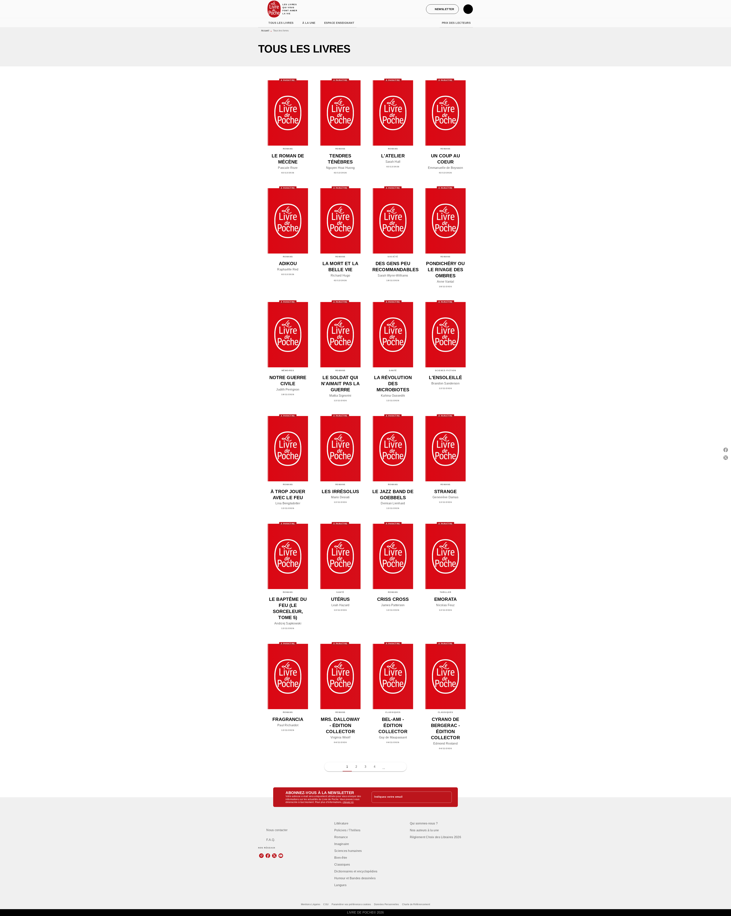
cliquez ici (348, 802)
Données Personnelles (386, 904)
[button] (442, 9)
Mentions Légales (310, 904)
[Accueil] (274, 9)
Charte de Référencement (416, 904)
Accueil (265, 30)
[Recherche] (468, 9)
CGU (326, 904)
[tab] (262, 22)
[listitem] (261, 855)
